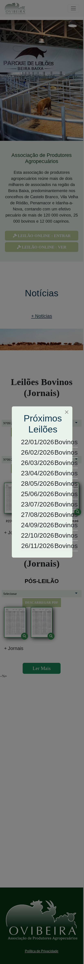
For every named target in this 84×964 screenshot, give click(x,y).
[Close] (66, 412)
